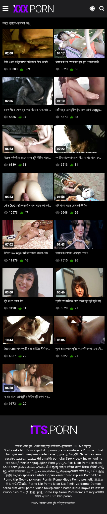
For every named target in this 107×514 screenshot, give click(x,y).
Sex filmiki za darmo (75, 484)
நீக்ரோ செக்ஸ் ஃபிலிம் (31, 467)
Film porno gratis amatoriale (61, 450)
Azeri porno (26, 488)
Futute (40, 475)
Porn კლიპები (57, 463)
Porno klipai (92, 475)
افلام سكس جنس (68, 454)
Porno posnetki (83, 479)
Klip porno (64, 496)
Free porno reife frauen (41, 454)
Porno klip (11, 479)
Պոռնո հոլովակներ (34, 463)
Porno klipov (62, 479)
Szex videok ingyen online (84, 458)
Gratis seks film (15, 450)
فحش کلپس (34, 471)
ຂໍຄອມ (63, 492)
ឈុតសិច (92, 471)
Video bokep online (48, 488)
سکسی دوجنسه (26, 458)
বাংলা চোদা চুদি (12, 463)
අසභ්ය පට (49, 496)
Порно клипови (31, 479)
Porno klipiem (73, 475)
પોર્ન (48, 467)
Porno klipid (72, 488)
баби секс (10, 467)
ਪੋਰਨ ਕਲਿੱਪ (79, 471)
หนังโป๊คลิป (20, 484)
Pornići (48, 479)
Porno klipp (52, 484)
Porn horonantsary (81, 492)
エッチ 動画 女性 (31, 492)
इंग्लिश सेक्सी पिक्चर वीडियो (82, 467)
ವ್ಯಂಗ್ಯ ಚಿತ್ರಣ (59, 467)
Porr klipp (74, 463)
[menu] (5, 9)
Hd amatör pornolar (51, 458)
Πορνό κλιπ (89, 488)
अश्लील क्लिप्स (17, 471)
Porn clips (33, 450)
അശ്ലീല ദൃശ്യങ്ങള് (57, 471)
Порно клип (54, 475)
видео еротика (24, 475)
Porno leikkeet (92, 463)
